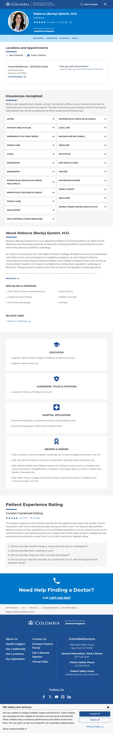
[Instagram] (63, 697)
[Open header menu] (105, 4)
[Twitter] (50, 697)
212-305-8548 (82, 665)
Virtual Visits (40, 662)
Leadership (51, 38)
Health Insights (15, 644)
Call (56, 597)
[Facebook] (44, 697)
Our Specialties (15, 659)
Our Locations (15, 654)
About (75, 38)
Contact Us (39, 639)
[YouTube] (56, 697)
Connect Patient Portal (42, 646)
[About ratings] (71, 22)
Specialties (38, 38)
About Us (12, 639)
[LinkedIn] (69, 697)
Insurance (65, 38)
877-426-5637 (82, 657)
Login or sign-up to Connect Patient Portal (80, 69)
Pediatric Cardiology (17, 321)
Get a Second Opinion (40, 655)
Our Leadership (15, 649)
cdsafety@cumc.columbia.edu (82, 674)
